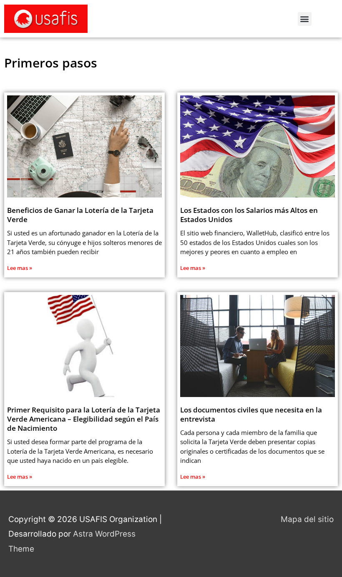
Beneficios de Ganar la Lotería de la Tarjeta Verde (80, 214)
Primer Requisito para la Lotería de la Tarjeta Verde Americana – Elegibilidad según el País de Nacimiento (83, 419)
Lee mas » (19, 268)
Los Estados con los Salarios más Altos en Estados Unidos (249, 214)
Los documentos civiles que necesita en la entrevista (251, 414)
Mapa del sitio (307, 519)
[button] (305, 19)
